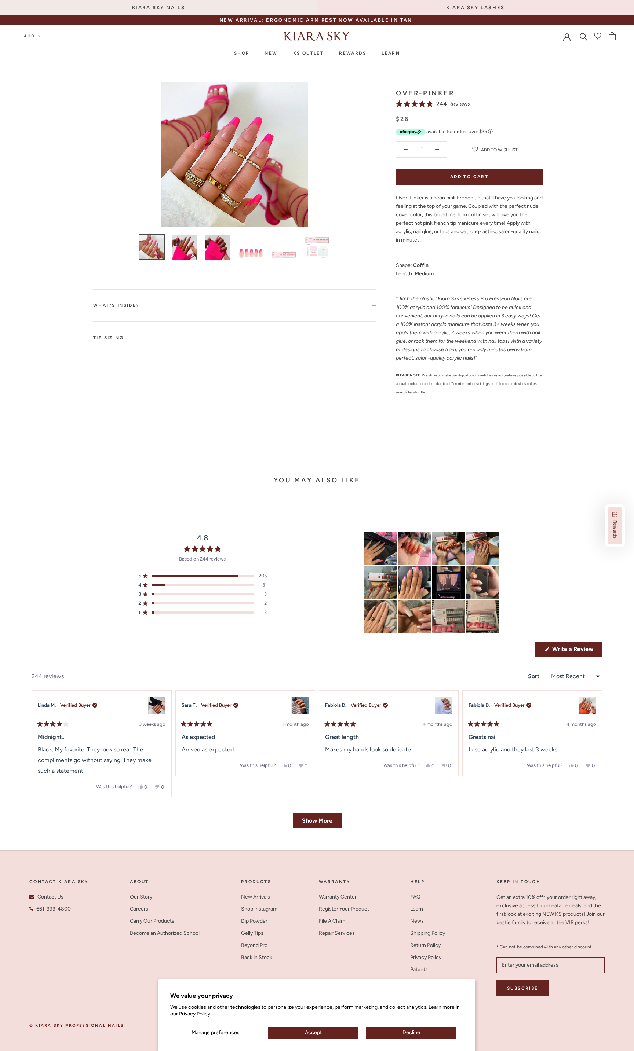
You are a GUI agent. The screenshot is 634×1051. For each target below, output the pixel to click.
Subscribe (522, 988)
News (417, 921)
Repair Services (337, 933)
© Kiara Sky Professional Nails (76, 1025)
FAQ (415, 897)
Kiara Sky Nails (158, 7)
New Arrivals (255, 897)
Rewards (352, 53)
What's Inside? (116, 305)
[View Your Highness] (443, 705)
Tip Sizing (108, 337)
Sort (534, 676)
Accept (313, 1032)
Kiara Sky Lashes (475, 7)
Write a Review (576, 651)
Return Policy (425, 945)
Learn (391, 53)
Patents (419, 969)
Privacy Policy (425, 957)
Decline (411, 1032)
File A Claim (332, 921)
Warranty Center (338, 897)
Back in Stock (256, 957)
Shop (241, 53)
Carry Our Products (152, 921)
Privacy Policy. (195, 1014)
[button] (433, 104)
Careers (139, 909)
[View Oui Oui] (300, 705)
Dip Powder (254, 921)
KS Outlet (308, 53)
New (271, 53)
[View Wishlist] (597, 36)
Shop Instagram (259, 909)
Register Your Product (344, 909)
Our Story (141, 897)
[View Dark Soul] (156, 705)
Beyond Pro (254, 945)
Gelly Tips (252, 933)
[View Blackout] (587, 705)
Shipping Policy (427, 933)
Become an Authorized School (165, 933)
